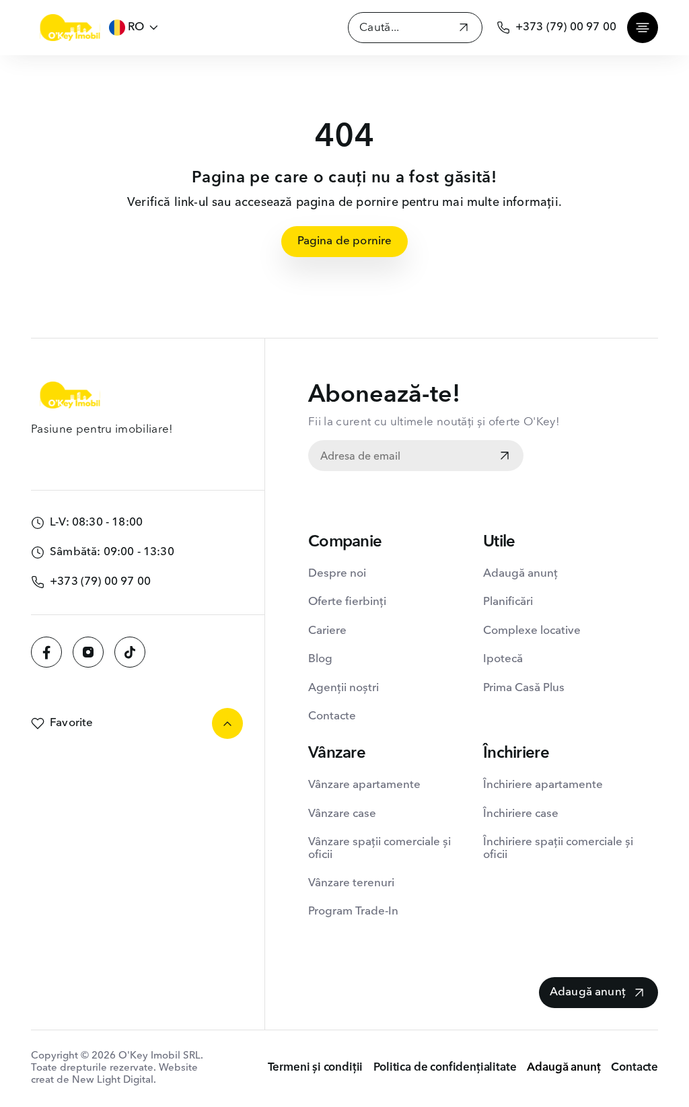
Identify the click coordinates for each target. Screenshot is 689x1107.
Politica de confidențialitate (444, 1067)
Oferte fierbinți (347, 602)
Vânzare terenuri (351, 883)
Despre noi (337, 573)
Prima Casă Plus (524, 688)
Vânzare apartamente (364, 785)
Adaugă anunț (520, 573)
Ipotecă (503, 659)
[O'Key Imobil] (70, 27)
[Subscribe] (505, 457)
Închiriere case (520, 814)
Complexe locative (532, 631)
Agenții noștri (343, 688)
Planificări (508, 602)
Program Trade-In (353, 911)
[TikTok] (129, 652)
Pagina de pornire (344, 241)
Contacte (332, 716)
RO (136, 27)
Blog (320, 659)
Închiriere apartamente (543, 785)
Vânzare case (342, 814)
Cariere (327, 631)
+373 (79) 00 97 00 (565, 27)
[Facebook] (46, 652)
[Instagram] (88, 652)
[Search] (464, 29)
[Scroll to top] (227, 723)
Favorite (71, 723)
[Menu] (642, 27)
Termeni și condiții (315, 1067)
